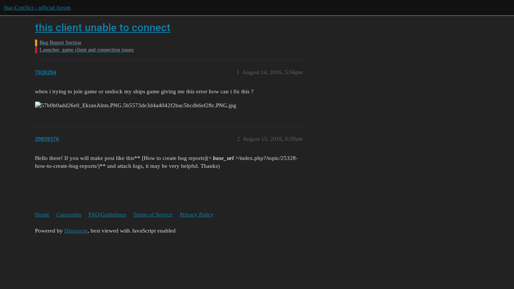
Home (42, 214)
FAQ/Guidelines (107, 214)
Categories (68, 214)
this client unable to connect (102, 27)
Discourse (76, 231)
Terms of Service (153, 214)
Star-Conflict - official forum (37, 8)
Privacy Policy (197, 214)
